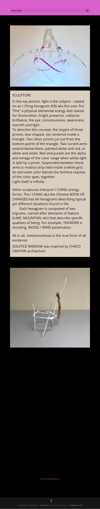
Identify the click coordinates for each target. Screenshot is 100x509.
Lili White (44, 505)
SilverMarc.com (75, 505)
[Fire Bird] (50, 308)
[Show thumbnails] (50, 479)
